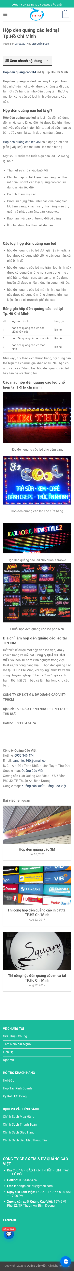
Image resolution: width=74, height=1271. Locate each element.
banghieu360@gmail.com (30, 761)
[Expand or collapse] (47, 60)
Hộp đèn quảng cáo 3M (19, 72)
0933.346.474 (24, 755)
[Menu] (5, 14)
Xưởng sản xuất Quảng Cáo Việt (44, 786)
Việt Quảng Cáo (40, 43)
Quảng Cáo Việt (32, 771)
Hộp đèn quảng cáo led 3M (22, 142)
